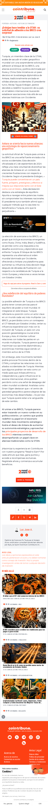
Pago (20, 604)
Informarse (13, 604)
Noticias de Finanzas (26, 23)
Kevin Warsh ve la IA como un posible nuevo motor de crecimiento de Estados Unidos (23, 666)
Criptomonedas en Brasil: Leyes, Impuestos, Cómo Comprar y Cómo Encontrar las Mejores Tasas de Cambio (22, 702)
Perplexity (25, 50)
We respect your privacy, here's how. (14, 796)
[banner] (24, 223)
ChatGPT (14, 50)
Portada (5, 23)
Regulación (22, 711)
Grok (35, 50)
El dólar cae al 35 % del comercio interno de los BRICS (23, 596)
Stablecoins (22, 640)
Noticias (13, 23)
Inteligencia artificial (25, 675)
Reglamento (14, 40)
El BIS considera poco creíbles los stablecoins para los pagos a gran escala (24, 631)
